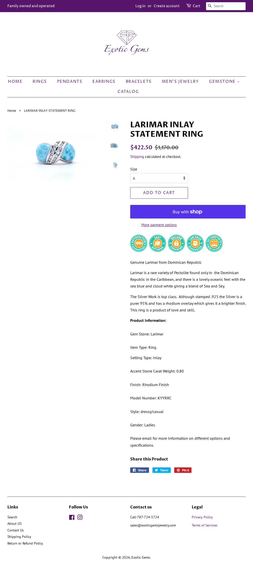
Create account (167, 6)
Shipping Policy (19, 536)
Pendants (70, 81)
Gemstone (223, 81)
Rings (40, 81)
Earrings (104, 81)
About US (14, 523)
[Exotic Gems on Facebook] (72, 518)
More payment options (159, 224)
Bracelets (139, 81)
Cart (196, 6)
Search (12, 517)
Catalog (128, 91)
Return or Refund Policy (25, 543)
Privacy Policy (202, 517)
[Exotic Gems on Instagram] (80, 518)
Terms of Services (205, 525)
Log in (140, 6)
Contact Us (15, 530)
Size (133, 169)
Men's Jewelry (180, 81)
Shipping (137, 156)
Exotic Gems (140, 557)
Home (15, 81)
